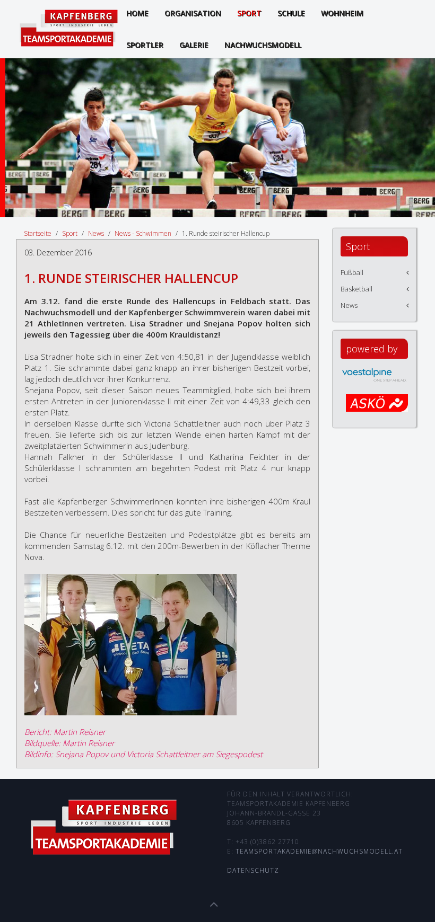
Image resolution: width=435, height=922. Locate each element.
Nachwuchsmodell (262, 45)
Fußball (352, 272)
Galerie (193, 45)
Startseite (37, 233)
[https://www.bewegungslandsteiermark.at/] (377, 408)
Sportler (144, 45)
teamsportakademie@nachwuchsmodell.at (319, 851)
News (96, 233)
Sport (69, 233)
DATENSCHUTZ (253, 870)
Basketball (356, 289)
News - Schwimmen (143, 233)
